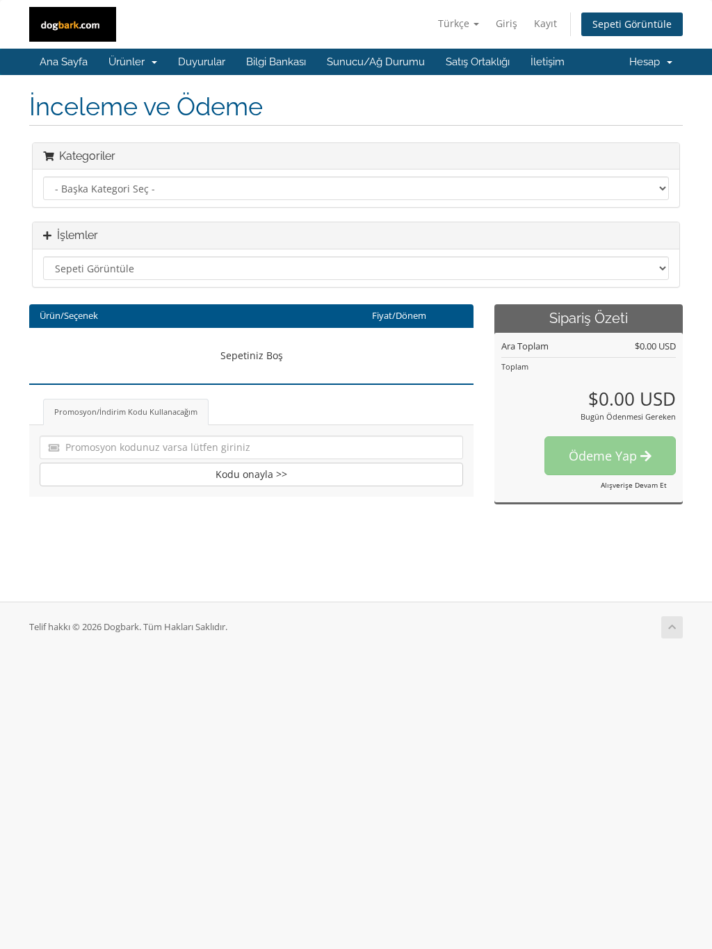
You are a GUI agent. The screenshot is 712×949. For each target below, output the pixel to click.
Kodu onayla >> (251, 474)
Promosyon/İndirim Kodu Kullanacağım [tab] (125, 411)
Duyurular (201, 62)
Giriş (506, 23)
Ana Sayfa (64, 62)
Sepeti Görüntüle (632, 24)
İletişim (548, 62)
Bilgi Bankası (276, 62)
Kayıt (545, 23)
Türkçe (455, 23)
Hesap (647, 62)
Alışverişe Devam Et (634, 485)
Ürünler (129, 62)
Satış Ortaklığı (478, 62)
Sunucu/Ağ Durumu (376, 62)
